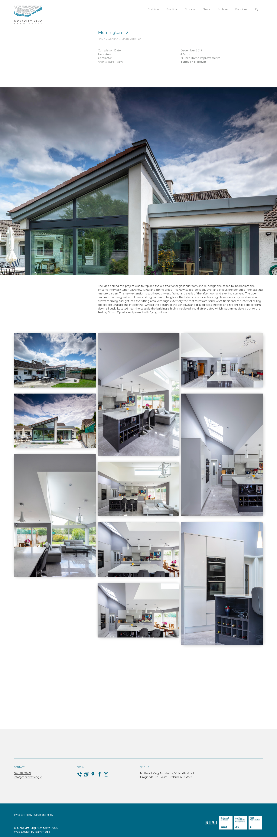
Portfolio (153, 9)
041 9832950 (22, 773)
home (101, 39)
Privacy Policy (23, 814)
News (206, 9)
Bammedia (42, 831)
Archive (223, 9)
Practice (171, 9)
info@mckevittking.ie (28, 777)
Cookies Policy (43, 814)
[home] (28, 15)
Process (190, 9)
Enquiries (241, 9)
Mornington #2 (131, 39)
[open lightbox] (55, 360)
